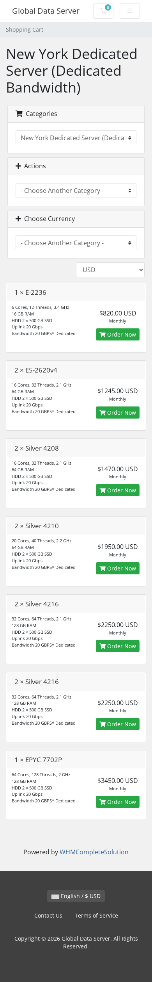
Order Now (121, 334)
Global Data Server (46, 10)
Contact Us (48, 915)
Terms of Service (96, 915)
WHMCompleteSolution (94, 852)
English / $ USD (80, 896)
